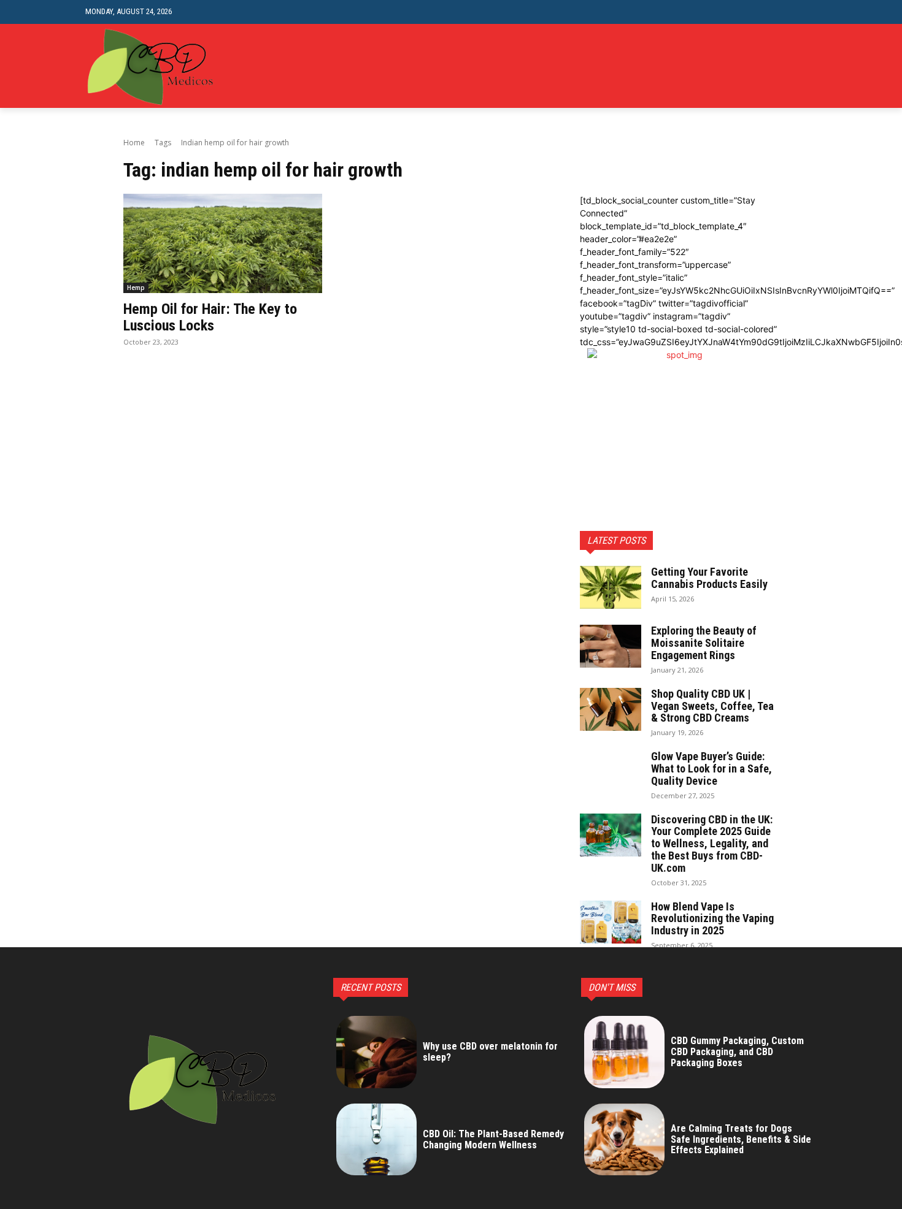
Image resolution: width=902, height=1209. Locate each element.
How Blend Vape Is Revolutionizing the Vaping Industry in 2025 (712, 918)
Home (134, 142)
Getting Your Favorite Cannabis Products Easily (709, 577)
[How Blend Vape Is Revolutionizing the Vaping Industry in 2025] (610, 922)
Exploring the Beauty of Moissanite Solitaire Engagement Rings (704, 643)
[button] (807, 11)
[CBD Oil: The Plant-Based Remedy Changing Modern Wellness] (376, 1140)
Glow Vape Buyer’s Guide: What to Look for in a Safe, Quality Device (711, 768)
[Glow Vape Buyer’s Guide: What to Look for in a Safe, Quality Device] (610, 771)
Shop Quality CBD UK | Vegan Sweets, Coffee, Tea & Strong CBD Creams (712, 706)
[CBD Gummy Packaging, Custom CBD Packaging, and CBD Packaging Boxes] (624, 1052)
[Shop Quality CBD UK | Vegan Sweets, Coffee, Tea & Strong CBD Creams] (610, 709)
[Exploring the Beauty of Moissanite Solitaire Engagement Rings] (610, 646)
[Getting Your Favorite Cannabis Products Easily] (610, 587)
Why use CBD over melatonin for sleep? (490, 1051)
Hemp (136, 287)
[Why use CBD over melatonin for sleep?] (376, 1052)
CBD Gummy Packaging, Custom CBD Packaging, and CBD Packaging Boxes (737, 1051)
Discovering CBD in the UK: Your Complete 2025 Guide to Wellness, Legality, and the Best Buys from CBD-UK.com (712, 843)
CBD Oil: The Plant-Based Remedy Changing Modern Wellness (493, 1139)
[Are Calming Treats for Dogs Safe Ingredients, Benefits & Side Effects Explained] (624, 1140)
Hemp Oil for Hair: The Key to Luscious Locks (210, 317)
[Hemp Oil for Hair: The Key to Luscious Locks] (222, 243)
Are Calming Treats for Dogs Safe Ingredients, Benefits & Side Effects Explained (741, 1139)
